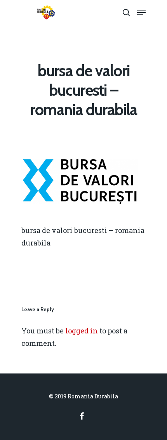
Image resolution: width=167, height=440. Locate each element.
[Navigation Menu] (141, 12)
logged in (81, 330)
